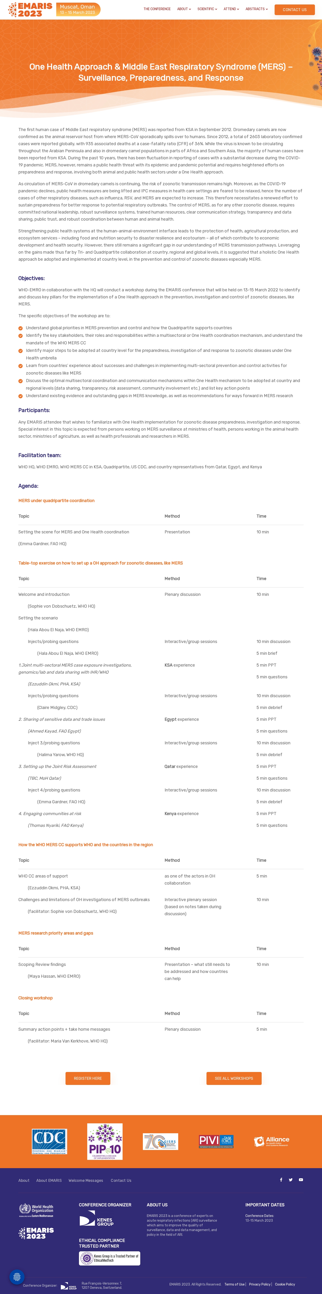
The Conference (157, 9)
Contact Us (121, 1180)
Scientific (206, 9)
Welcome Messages (86, 1180)
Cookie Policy (285, 1284)
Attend (230, 9)
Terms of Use (234, 1284)
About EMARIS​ (49, 1180)
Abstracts (255, 9)
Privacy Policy (260, 1284)
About (182, 9)
